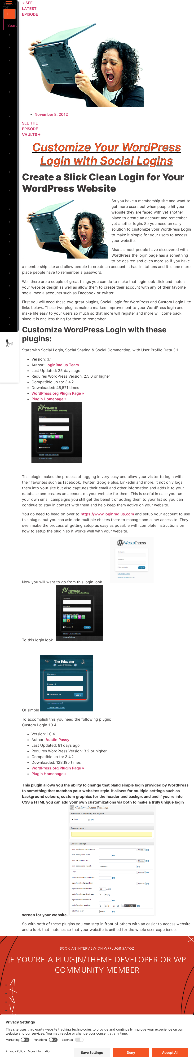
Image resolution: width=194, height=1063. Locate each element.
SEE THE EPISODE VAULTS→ (31, 129)
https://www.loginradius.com (107, 514)
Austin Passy (56, 739)
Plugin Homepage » (49, 399)
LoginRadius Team (61, 364)
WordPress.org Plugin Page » (57, 393)
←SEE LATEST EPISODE (30, 8)
